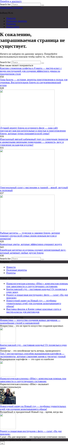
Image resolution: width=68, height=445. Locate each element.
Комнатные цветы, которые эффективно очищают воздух (31, 244)
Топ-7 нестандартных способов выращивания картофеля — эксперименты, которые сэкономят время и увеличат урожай (33, 355)
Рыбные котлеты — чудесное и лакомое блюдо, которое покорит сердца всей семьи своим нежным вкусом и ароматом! (30, 236)
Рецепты (11, 24)
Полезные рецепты (16, 21)
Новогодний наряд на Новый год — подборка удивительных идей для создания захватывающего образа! (33, 303)
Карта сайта (12, 26)
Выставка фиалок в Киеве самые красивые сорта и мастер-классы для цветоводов (33, 310)
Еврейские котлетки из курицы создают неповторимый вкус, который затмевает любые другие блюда (33, 251)
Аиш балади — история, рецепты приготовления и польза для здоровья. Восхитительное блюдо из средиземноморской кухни (33, 82)
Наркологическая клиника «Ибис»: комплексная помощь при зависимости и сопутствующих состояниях (37, 285)
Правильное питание (11, 7)
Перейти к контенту (11, 1)
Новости (11, 18)
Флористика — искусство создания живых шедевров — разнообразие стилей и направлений (30, 321)
